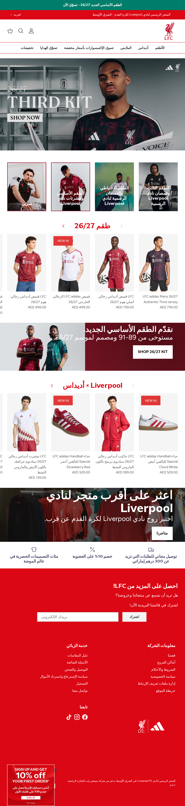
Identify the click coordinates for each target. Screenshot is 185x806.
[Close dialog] (56, 770)
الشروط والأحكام (163, 670)
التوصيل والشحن (76, 670)
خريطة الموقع (165, 691)
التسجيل (82, 683)
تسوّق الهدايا (48, 48)
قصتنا (171, 655)
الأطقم (160, 48)
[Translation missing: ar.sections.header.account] (32, 31)
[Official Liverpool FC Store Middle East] (169, 31)
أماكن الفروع (166, 662)
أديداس (143, 48)
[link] (31, 785)
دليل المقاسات (77, 655)
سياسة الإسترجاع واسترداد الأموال (64, 677)
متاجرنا (162, 533)
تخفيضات (27, 48)
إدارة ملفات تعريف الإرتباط (156, 683)
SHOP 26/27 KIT (153, 352)
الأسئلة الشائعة (77, 662)
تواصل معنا (80, 691)
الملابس (126, 48)
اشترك (134, 617)
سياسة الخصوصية (163, 677)
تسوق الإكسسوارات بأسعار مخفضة (89, 48)
